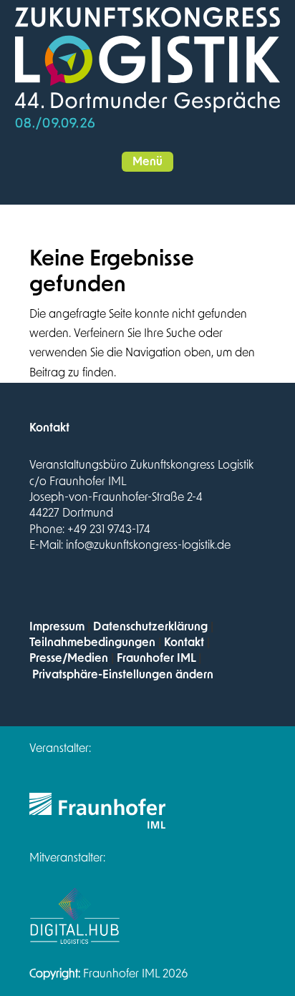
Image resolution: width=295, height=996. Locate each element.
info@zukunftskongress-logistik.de (148, 545)
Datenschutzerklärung (150, 627)
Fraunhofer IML (156, 658)
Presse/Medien (68, 658)
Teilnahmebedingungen (92, 642)
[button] (147, 162)
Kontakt (184, 642)
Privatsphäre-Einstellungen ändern (122, 674)
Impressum (56, 627)
